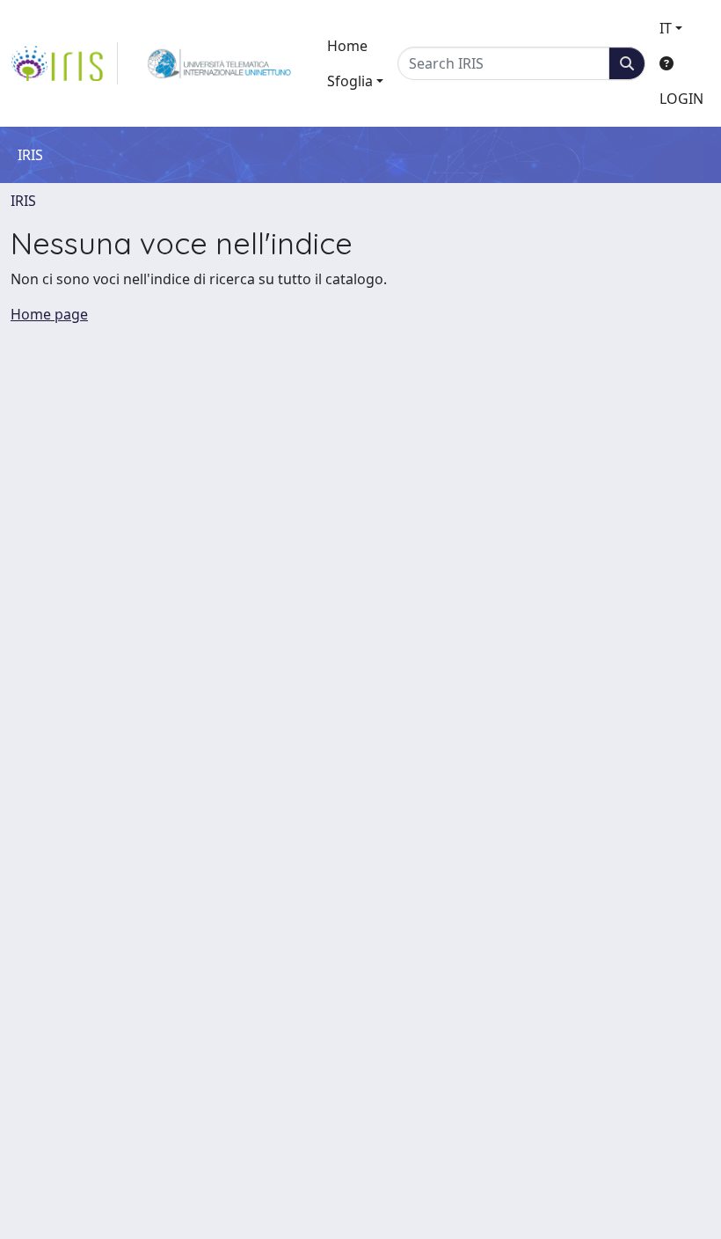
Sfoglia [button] (350, 81)
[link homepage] (64, 63)
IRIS (23, 200)
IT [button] (665, 28)
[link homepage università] (219, 63)
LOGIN (681, 98)
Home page (49, 314)
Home (347, 45)
